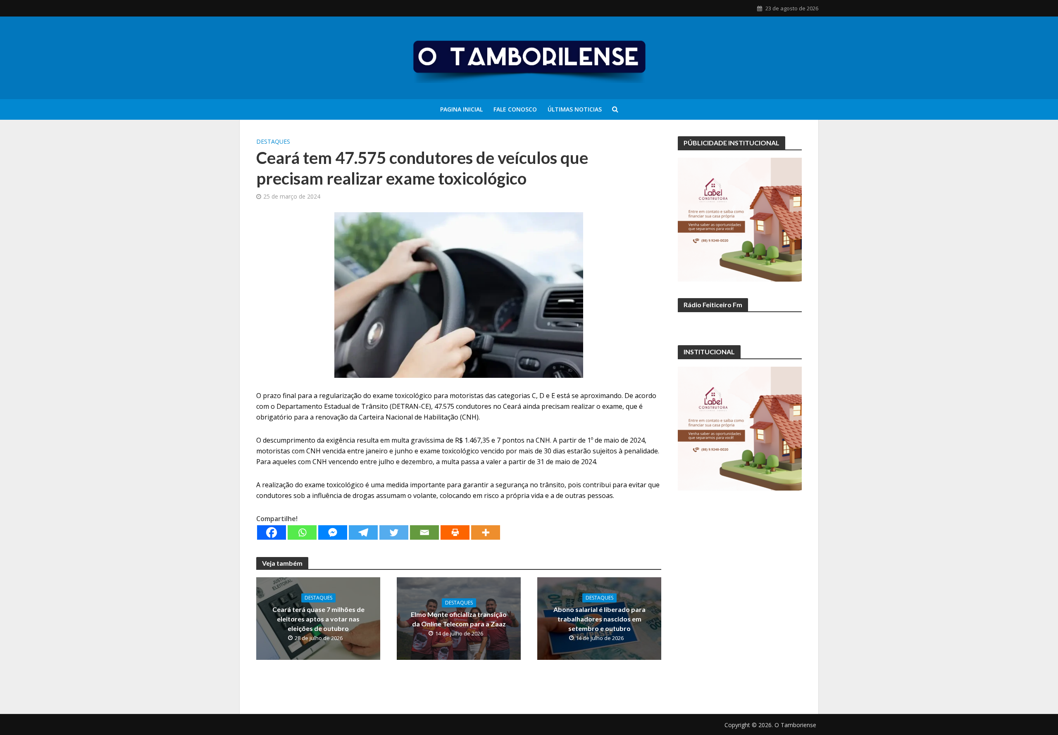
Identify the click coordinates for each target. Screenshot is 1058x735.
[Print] (455, 532)
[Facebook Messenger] (332, 532)
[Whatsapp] (302, 532)
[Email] (424, 532)
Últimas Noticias (575, 109)
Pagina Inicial (461, 109)
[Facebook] (271, 532)
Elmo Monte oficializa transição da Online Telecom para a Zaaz (459, 619)
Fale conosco (515, 109)
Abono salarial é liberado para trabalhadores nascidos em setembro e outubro (599, 618)
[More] (485, 532)
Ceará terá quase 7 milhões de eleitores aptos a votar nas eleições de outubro (318, 618)
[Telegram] (363, 532)
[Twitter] (393, 532)
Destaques (273, 141)
